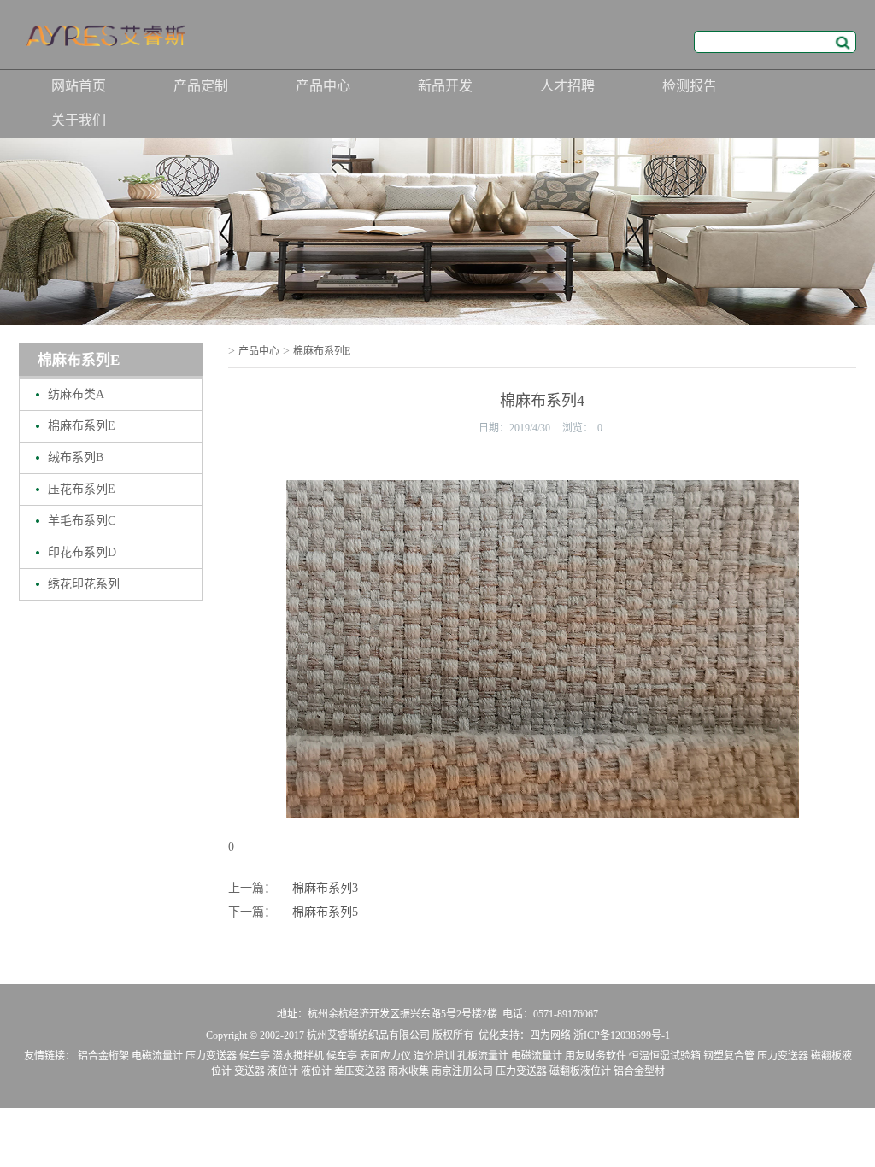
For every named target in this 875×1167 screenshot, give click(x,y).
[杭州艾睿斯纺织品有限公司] (108, 40)
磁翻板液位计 (580, 1071)
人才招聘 (567, 86)
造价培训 (434, 1056)
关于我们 (78, 120)
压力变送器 (211, 1056)
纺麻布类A (76, 394)
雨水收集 (408, 1071)
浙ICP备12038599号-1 (621, 1035)
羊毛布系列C (81, 520)
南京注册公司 (462, 1071)
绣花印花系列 (84, 584)
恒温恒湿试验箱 (665, 1056)
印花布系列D (82, 552)
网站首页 (78, 86)
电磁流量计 (157, 1056)
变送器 (249, 1071)
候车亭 (254, 1056)
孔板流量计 (482, 1056)
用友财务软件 (595, 1056)
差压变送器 (359, 1071)
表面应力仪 (385, 1056)
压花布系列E (81, 489)
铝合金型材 (639, 1071)
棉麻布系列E (81, 425)
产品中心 (323, 86)
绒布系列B (75, 457)
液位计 (282, 1071)
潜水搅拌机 (298, 1056)
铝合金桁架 (103, 1056)
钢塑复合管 (729, 1056)
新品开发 (445, 86)
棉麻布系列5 (325, 912)
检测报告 (689, 86)
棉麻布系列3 (325, 888)
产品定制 (200, 86)
